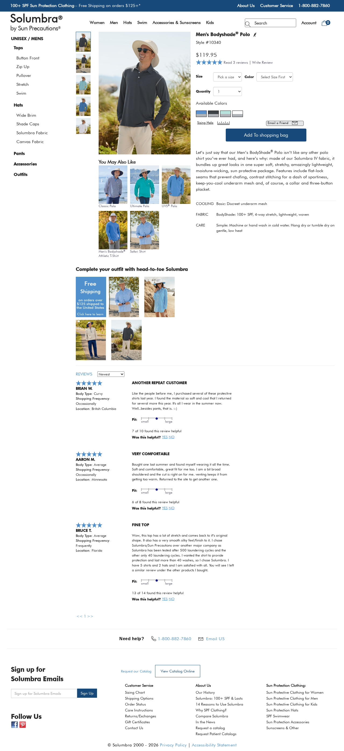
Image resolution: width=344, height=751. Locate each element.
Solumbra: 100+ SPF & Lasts (219, 698)
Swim (142, 22)
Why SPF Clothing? (211, 710)
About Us (246, 5)
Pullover (23, 75)
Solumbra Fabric (32, 132)
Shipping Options (139, 698)
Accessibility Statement (214, 745)
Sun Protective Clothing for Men (292, 698)
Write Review (262, 62)
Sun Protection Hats (282, 710)
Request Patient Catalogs (216, 734)
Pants (19, 153)
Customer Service (276, 5)
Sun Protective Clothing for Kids (291, 704)
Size (199, 76)
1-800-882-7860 (314, 5)
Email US (215, 638)
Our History (205, 692)
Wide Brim (26, 115)
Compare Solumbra (212, 716)
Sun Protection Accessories (287, 722)
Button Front (27, 58)
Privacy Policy (173, 745)
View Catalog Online (178, 671)
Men (114, 22)
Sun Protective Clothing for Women (295, 692)
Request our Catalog (136, 671)
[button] (86, 41)
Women (97, 22)
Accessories (25, 164)
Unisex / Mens (27, 38)
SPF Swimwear (278, 716)
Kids (210, 22)
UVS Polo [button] (169, 206)
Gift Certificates (137, 722)
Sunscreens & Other (282, 728)
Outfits (20, 174)
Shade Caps (27, 123)
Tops (18, 47)
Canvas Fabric (30, 141)
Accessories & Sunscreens (177, 22)
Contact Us (134, 728)
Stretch (22, 84)
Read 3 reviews (236, 62)
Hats (127, 22)
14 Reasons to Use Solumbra (219, 704)
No (171, 437)
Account (309, 22)
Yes (165, 437)
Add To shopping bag (266, 135)
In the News (205, 722)
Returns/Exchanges (140, 716)
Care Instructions (139, 710)
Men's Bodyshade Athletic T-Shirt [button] (112, 253)
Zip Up (22, 66)
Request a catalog (210, 728)
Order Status (135, 704)
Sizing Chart (135, 692)
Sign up (87, 693)
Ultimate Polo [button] (139, 206)
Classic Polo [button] (107, 206)
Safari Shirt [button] (137, 251)
